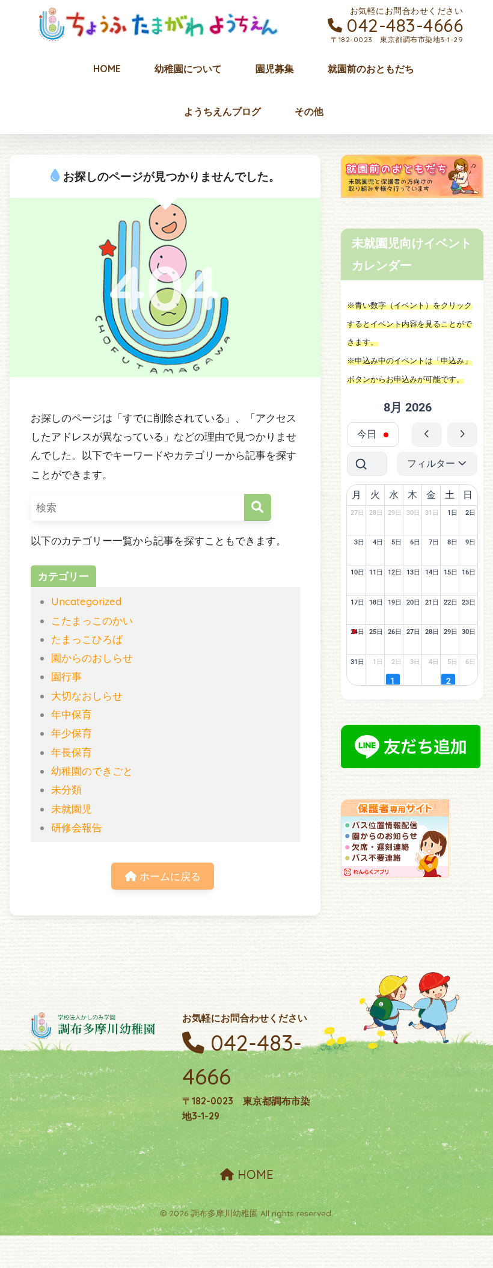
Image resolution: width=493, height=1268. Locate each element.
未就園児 (71, 808)
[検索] (257, 507)
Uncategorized (86, 601)
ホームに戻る (168, 876)
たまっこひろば (87, 639)
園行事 (66, 676)
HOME (254, 1174)
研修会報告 (76, 827)
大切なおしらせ (87, 695)
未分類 (66, 789)
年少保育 (71, 733)
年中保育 (71, 714)
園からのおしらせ (92, 657)
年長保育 (71, 752)
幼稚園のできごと (92, 771)
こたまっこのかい (92, 620)
